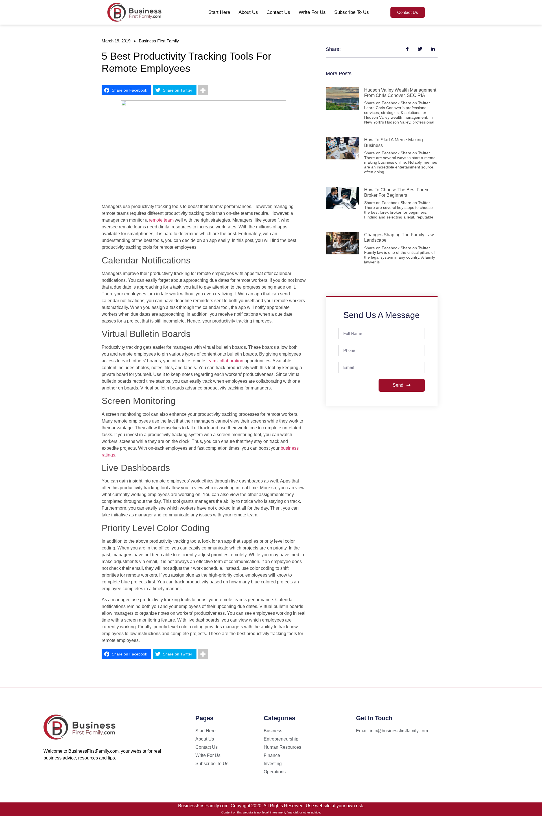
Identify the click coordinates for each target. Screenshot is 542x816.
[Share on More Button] (203, 90)
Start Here (219, 12)
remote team (161, 220)
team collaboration (224, 360)
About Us (248, 12)
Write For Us (312, 12)
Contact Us (278, 12)
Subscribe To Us (351, 12)
